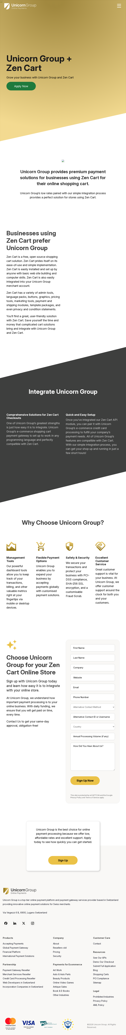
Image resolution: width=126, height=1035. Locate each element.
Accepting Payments (13, 943)
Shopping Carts (101, 974)
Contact (97, 943)
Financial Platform (11, 952)
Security (57, 956)
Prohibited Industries (103, 996)
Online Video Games (63, 982)
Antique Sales (60, 986)
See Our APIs (99, 957)
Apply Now (21, 86)
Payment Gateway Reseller (16, 970)
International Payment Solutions (18, 956)
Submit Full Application (104, 966)
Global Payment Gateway (15, 947)
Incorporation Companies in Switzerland (23, 986)
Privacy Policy (76, 797)
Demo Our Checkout (103, 962)
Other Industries (61, 995)
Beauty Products (61, 978)
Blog (95, 970)
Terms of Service (92, 797)
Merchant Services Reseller (17, 974)
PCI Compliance (101, 978)
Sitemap (97, 982)
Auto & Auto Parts (62, 974)
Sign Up (63, 860)
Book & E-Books (61, 991)
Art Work (57, 970)
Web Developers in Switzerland (19, 982)
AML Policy (98, 1005)
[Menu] (119, 6)
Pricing (56, 952)
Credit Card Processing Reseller (19, 978)
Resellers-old (60, 947)
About (56, 943)
